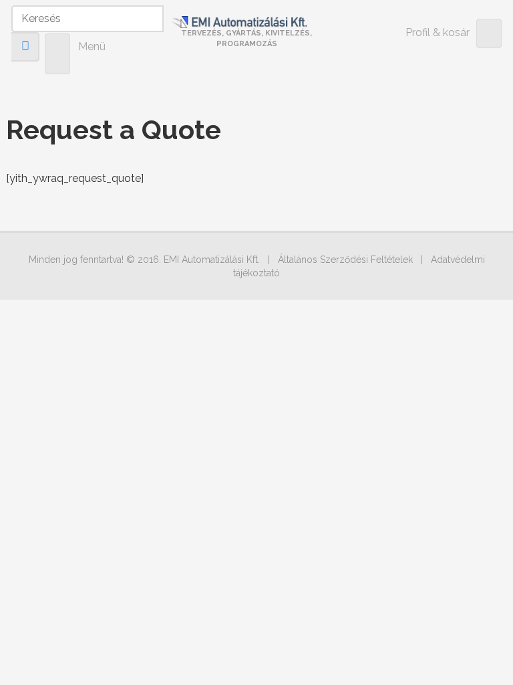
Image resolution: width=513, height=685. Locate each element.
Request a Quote (113, 129)
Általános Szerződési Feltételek (345, 259)
